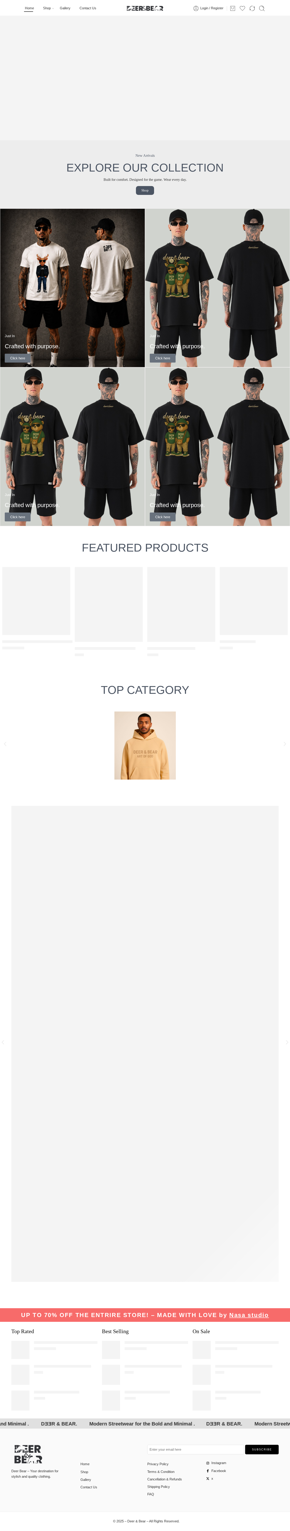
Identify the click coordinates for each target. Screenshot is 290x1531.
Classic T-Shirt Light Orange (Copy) (105, 648)
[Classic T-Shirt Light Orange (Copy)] (108, 604)
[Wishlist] (63, 573)
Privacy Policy (158, 1464)
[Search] (262, 8)
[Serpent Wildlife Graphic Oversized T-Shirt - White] (36, 601)
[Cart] (233, 8)
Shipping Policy (158, 1487)
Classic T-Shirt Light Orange (171, 648)
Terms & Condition (160, 1472)
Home (29, 8)
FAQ (150, 1494)
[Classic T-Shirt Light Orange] (181, 604)
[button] (5, 744)
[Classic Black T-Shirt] (253, 601)
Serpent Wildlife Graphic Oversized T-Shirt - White (74, 1342)
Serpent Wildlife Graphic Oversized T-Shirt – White (45, 641)
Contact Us (88, 8)
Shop (47, 8)
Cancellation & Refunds (164, 1479)
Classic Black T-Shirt (238, 641)
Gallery (65, 8)
